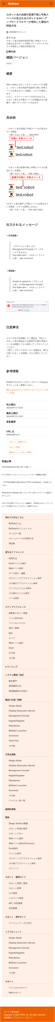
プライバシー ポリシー (23, 1017)
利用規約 (8, 1017)
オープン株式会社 (11, 1011)
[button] (51, 3)
